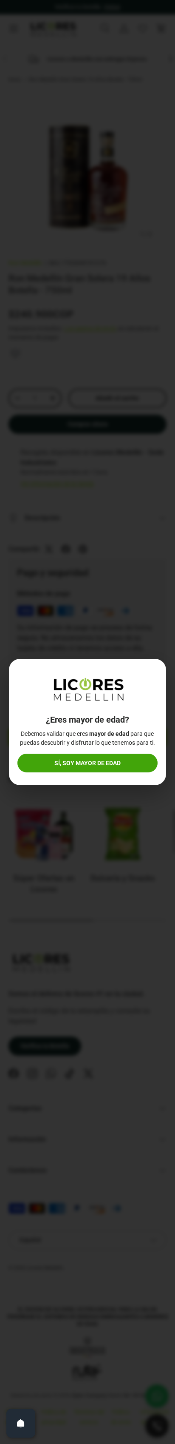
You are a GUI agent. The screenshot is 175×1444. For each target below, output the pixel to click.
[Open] (20, 1423)
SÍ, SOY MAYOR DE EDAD (87, 763)
